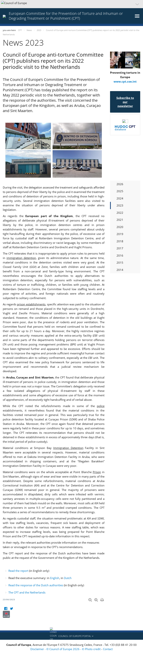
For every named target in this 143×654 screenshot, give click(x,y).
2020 (120, 227)
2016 (120, 255)
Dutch (68, 578)
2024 (120, 198)
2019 (120, 234)
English (54, 578)
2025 (120, 191)
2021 (120, 220)
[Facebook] (6, 608)
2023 (120, 205)
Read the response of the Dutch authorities (35, 585)
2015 (120, 262)
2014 (120, 270)
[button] (71, 4)
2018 (120, 241)
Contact (108, 649)
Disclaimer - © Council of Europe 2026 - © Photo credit (65, 649)
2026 (120, 184)
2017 (120, 248)
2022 (120, 212)
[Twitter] (11, 608)
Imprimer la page (102, 599)
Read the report (18, 571)
